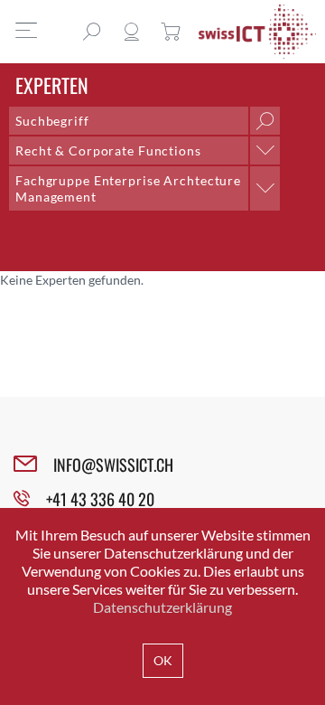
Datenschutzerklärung (162, 607)
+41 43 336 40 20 (100, 499)
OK (162, 660)
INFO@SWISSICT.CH (113, 465)
